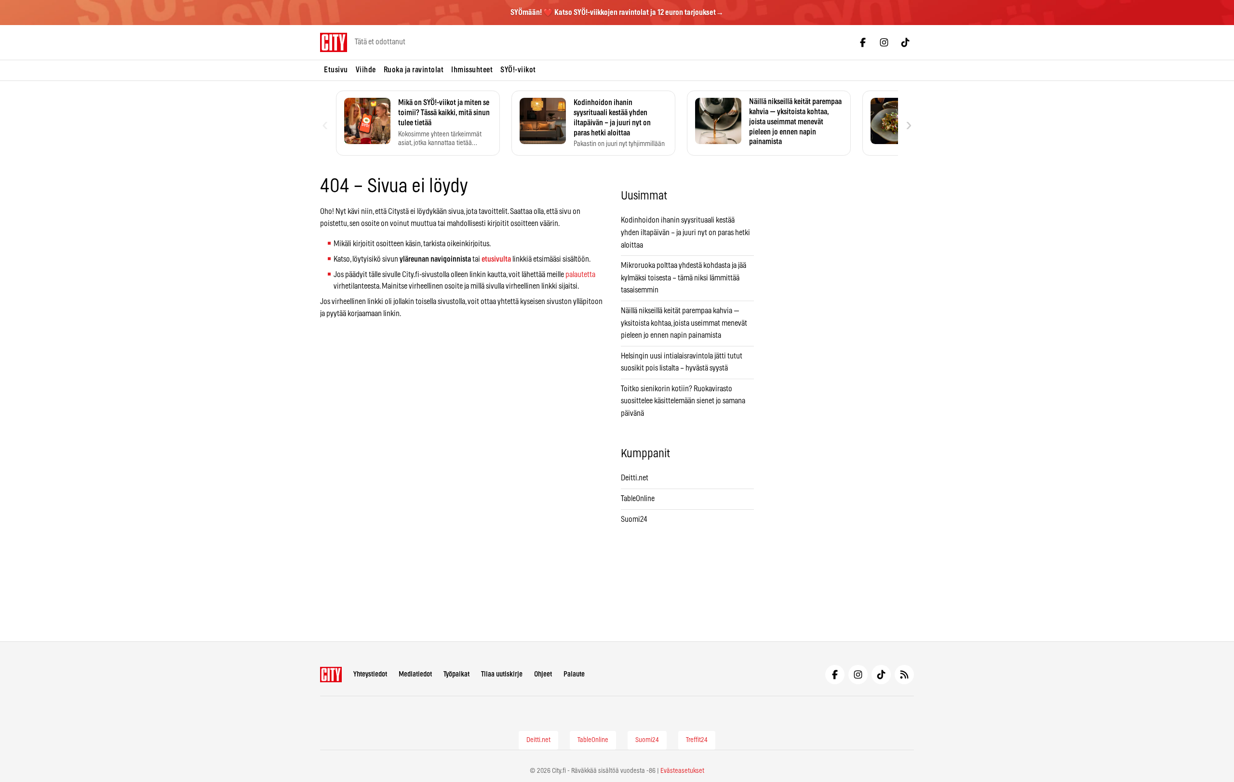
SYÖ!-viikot (518, 70)
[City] (331, 674)
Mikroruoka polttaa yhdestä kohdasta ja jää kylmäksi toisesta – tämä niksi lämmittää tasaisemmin (683, 278)
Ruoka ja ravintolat (414, 70)
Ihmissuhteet (472, 70)
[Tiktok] (905, 42)
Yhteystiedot (370, 674)
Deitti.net (634, 478)
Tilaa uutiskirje (502, 674)
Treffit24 (697, 740)
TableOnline (638, 499)
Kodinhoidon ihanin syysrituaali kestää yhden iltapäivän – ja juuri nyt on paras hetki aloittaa (685, 232)
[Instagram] (884, 42)
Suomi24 (634, 519)
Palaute (574, 674)
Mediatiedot (415, 674)
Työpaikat (456, 674)
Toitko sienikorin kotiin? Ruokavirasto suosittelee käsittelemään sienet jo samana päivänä (683, 401)
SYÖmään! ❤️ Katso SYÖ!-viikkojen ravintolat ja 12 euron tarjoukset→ (617, 12)
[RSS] (904, 674)
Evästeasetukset (682, 771)
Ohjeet (543, 674)
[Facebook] (863, 42)
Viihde (366, 70)
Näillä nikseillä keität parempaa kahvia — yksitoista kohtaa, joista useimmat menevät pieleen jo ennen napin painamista (684, 323)
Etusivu (336, 70)
